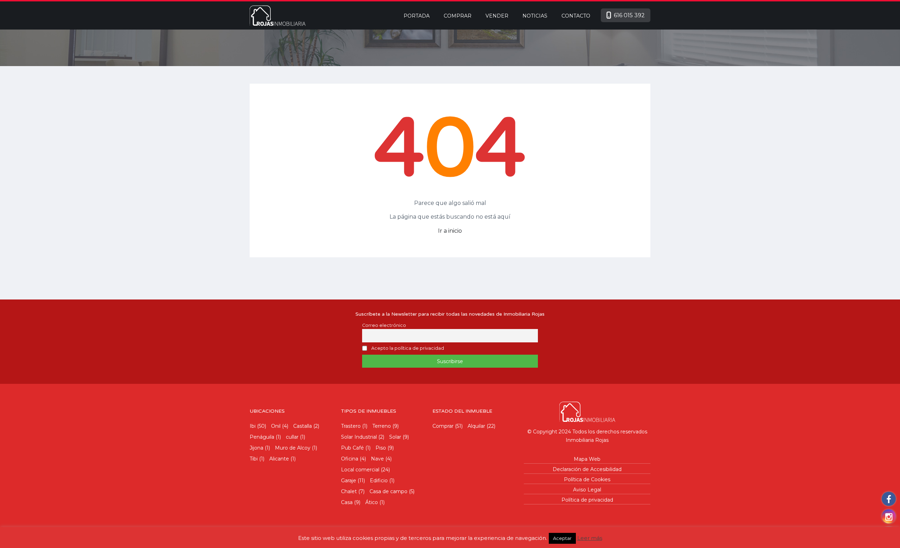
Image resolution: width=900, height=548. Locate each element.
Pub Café (352, 448)
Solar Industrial (359, 437)
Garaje (348, 480)
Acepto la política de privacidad (407, 348)
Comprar (457, 16)
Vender (497, 16)
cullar (292, 437)
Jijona (256, 448)
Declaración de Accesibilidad (587, 469)
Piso (380, 448)
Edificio (379, 480)
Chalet (349, 491)
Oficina (349, 459)
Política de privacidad (587, 500)
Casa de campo (388, 491)
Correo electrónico (384, 325)
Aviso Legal (587, 489)
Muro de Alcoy (292, 448)
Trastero (351, 426)
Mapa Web (587, 459)
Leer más (589, 538)
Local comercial (360, 469)
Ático (371, 502)
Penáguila (262, 437)
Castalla (302, 426)
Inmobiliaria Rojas (587, 440)
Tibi (254, 459)
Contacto (575, 16)
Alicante (279, 459)
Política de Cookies (587, 479)
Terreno (381, 426)
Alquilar (476, 426)
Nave (377, 459)
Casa (347, 502)
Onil (276, 426)
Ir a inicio (450, 230)
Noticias (534, 16)
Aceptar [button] (562, 538)
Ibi (253, 426)
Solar (395, 437)
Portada (417, 16)
